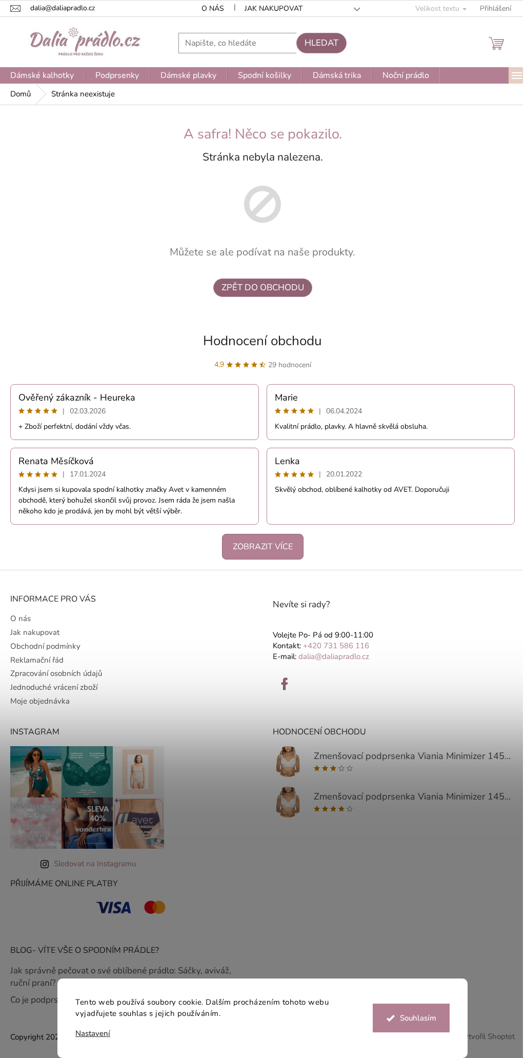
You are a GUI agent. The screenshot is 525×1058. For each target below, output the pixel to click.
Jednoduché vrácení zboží (53, 687)
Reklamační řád (37, 660)
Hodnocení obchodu (262, 341)
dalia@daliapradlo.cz (333, 656)
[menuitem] (42, 75)
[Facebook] (284, 684)
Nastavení (92, 1033)
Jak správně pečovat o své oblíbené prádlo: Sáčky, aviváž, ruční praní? (120, 977)
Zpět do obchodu (262, 287)
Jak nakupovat (273, 8)
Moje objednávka (40, 701)
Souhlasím (418, 1018)
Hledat (321, 43)
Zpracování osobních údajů (56, 673)
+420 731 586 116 (336, 646)
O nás (212, 8)
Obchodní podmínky (45, 646)
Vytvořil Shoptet (487, 1036)
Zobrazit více (263, 546)
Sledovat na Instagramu (95, 864)
